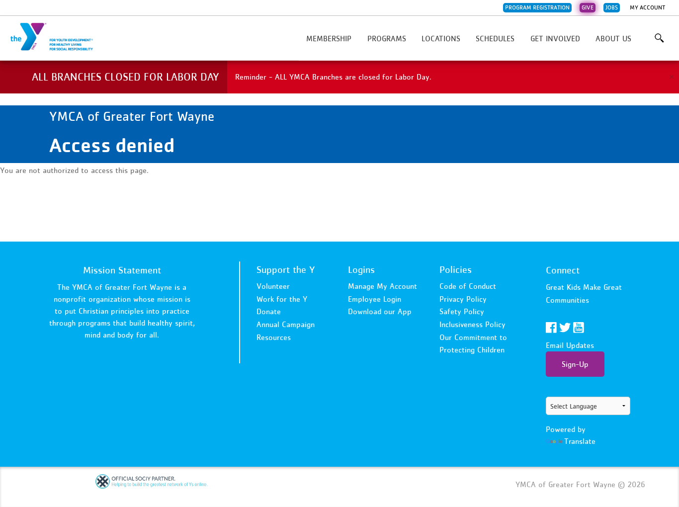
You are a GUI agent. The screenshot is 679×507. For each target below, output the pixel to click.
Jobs (611, 7)
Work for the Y (281, 298)
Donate (268, 311)
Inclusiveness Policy (472, 324)
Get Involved (555, 38)
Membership (328, 38)
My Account (647, 7)
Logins (361, 269)
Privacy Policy (463, 298)
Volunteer (273, 285)
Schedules (495, 38)
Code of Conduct (467, 285)
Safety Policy (461, 311)
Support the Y (285, 269)
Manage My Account (382, 285)
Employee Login (374, 298)
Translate (579, 440)
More (659, 38)
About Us (613, 38)
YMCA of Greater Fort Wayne (57, 37)
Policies (455, 269)
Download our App (380, 311)
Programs (386, 38)
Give (588, 7)
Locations (441, 38)
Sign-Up (575, 363)
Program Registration (537, 7)
